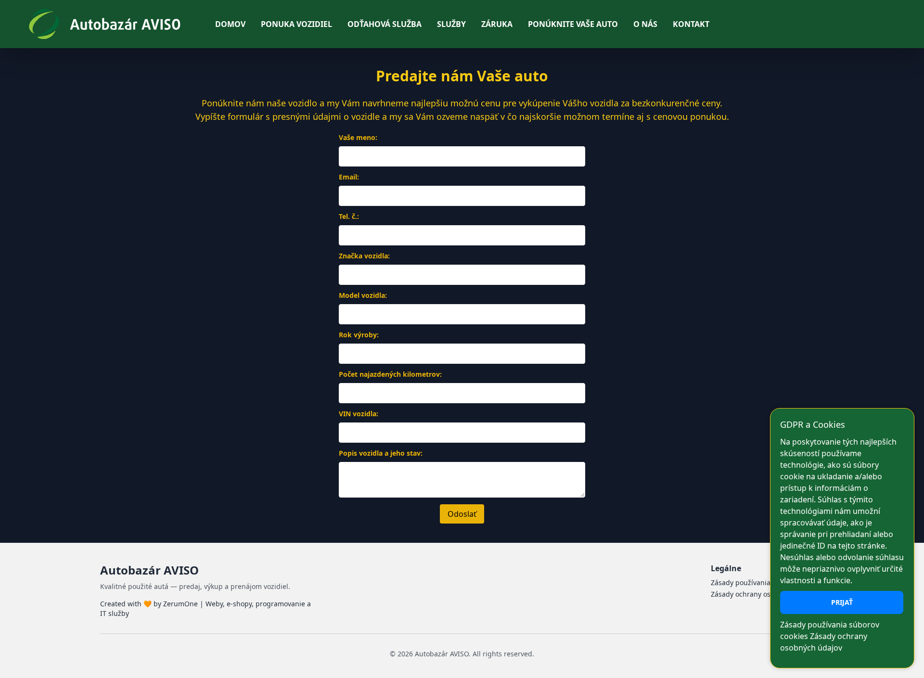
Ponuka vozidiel (296, 24)
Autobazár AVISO (149, 570)
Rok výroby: (359, 334)
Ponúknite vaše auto (573, 24)
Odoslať (462, 514)
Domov (230, 24)
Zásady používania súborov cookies (767, 582)
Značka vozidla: (364, 255)
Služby (451, 24)
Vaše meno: (358, 137)
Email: (349, 176)
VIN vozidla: (358, 413)
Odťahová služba (384, 24)
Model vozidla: (363, 295)
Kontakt (691, 24)
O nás (645, 24)
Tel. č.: (349, 216)
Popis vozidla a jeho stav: (381, 453)
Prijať (842, 602)
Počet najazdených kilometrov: (390, 374)
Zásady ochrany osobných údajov (764, 594)
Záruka (497, 24)
